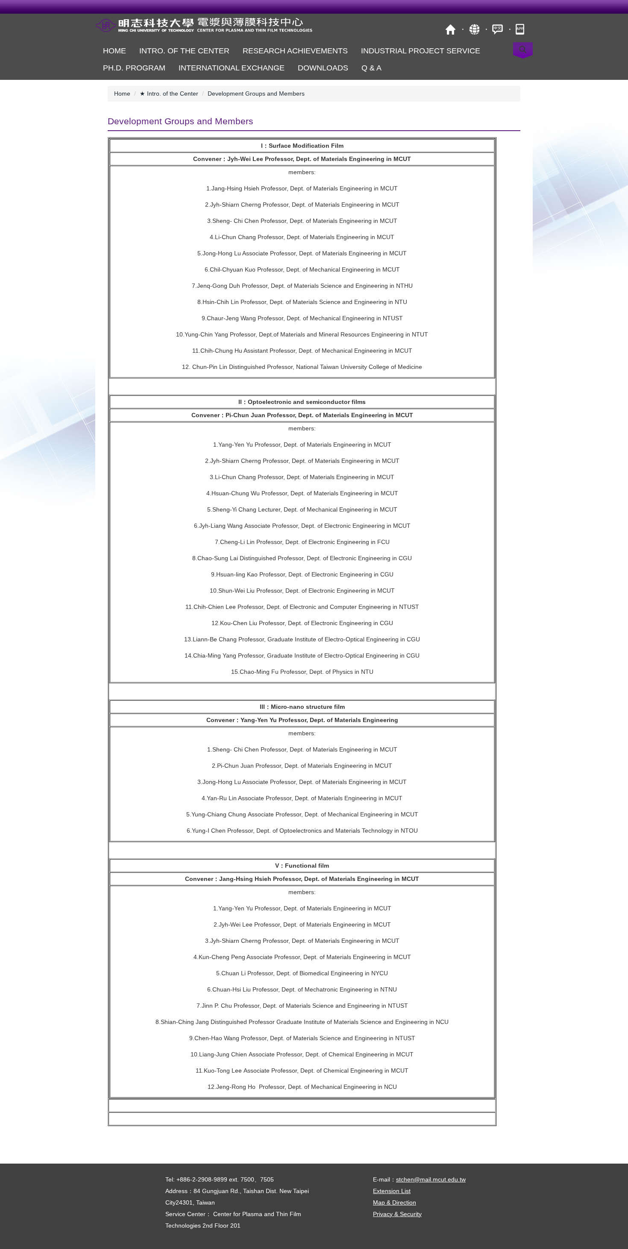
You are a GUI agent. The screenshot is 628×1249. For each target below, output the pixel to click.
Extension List (392, 1191)
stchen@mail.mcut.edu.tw (431, 1179)
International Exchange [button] (232, 68)
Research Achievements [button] (295, 51)
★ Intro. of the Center (169, 93)
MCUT (450, 29)
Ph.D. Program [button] (134, 68)
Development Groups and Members (256, 93)
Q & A (371, 68)
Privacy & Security (397, 1214)
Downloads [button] (323, 68)
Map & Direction (394, 1202)
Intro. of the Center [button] (184, 51)
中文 (497, 29)
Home (114, 51)
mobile (521, 29)
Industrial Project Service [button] (420, 51)
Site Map (474, 29)
